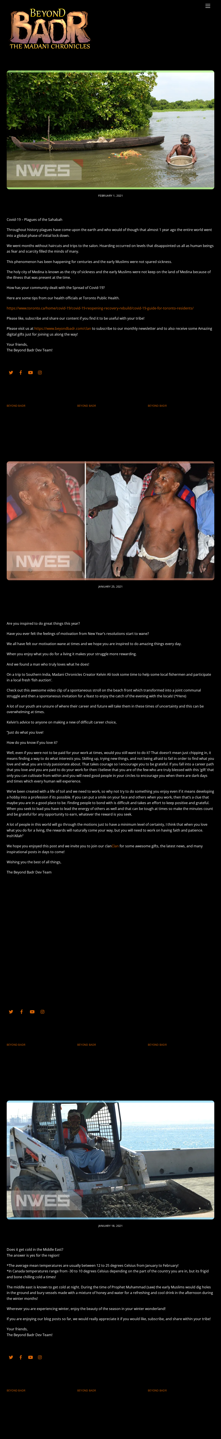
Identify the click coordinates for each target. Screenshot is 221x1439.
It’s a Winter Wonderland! (110, 1236)
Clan (115, 846)
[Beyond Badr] (50, 47)
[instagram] (40, 372)
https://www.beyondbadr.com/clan (62, 328)
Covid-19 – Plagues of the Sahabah (110, 206)
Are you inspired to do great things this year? (110, 603)
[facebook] (20, 372)
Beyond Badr (16, 406)
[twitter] (11, 372)
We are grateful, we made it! (177, 412)
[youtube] (30, 372)
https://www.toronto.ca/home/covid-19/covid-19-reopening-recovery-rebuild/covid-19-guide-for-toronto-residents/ (100, 308)
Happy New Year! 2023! (101, 412)
